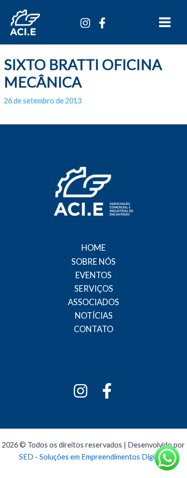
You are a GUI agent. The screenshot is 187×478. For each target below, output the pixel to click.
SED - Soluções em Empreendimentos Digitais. (93, 457)
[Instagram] (85, 22)
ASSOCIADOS (93, 302)
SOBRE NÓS (93, 261)
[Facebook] (102, 22)
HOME (93, 247)
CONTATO (93, 329)
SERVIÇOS (93, 288)
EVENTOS (93, 275)
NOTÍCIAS (94, 315)
